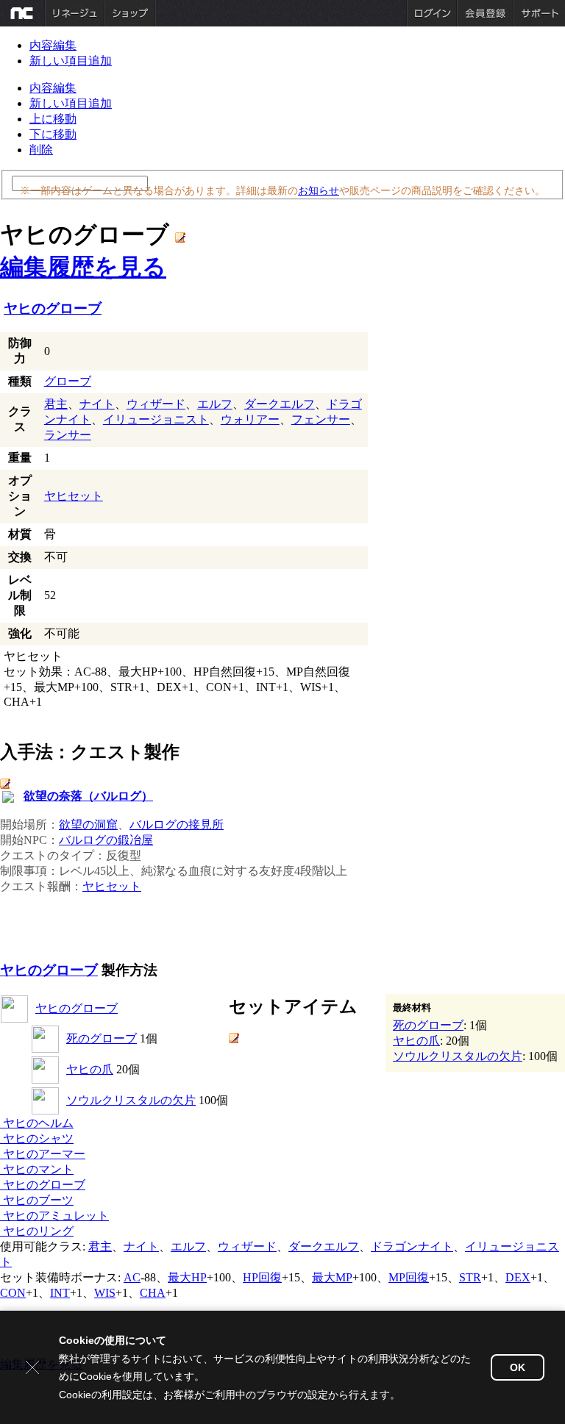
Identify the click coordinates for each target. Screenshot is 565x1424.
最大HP (187, 1277)
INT (60, 1293)
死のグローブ (101, 1038)
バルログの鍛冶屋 (106, 840)
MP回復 (408, 1277)
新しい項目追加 (70, 60)
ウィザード (156, 404)
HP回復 (262, 1277)
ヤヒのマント (37, 1169)
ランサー (67, 435)
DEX (517, 1277)
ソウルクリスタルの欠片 (131, 1100)
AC (132, 1277)
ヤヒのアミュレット (54, 1215)
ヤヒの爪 (89, 1069)
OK (517, 1367)
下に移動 (53, 134)
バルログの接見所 (176, 824)
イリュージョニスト (156, 419)
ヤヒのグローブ (53, 308)
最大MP (332, 1277)
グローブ (67, 381)
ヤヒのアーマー (42, 1154)
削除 (41, 149)
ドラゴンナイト (412, 1246)
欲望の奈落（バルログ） (88, 796)
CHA (153, 1293)
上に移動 (53, 118)
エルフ (214, 404)
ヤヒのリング (37, 1231)
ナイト (97, 404)
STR (470, 1277)
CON (13, 1293)
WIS (105, 1293)
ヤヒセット (73, 496)
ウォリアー (250, 419)
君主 (56, 404)
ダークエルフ (279, 404)
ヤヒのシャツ (37, 1138)
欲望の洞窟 (88, 824)
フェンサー (320, 419)
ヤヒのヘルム (37, 1123)
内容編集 (53, 45)
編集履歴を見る (83, 267)
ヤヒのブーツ (37, 1200)
